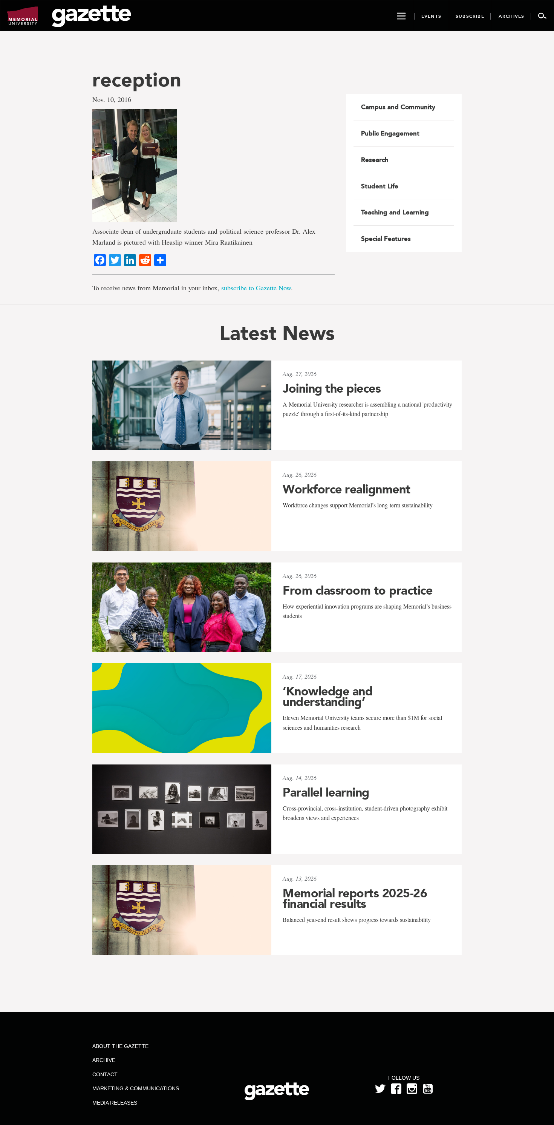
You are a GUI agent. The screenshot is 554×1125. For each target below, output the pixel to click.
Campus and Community (398, 107)
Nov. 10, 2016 (111, 99)
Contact (105, 1074)
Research (375, 159)
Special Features (386, 238)
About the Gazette (120, 1046)
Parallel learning (326, 792)
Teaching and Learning (395, 212)
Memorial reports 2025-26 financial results (355, 898)
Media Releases (114, 1103)
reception (136, 79)
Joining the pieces (332, 388)
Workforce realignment (346, 489)
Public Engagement (390, 133)
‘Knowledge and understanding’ (327, 696)
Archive (103, 1060)
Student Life (379, 186)
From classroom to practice (357, 590)
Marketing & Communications (135, 1088)
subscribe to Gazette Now (256, 287)
